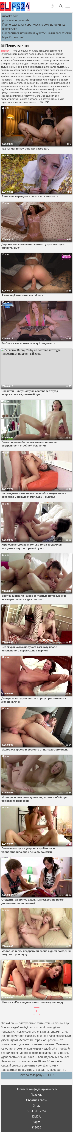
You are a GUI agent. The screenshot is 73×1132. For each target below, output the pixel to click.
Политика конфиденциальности (36, 1089)
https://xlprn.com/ (12, 37)
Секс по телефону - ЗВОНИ (37, 1075)
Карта (36, 1122)
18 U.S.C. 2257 (36, 1111)
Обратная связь (36, 1100)
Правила (36, 1094)
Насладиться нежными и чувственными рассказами (36, 33)
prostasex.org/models (15, 20)
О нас (36, 1105)
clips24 (5, 50)
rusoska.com (10, 16)
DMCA (36, 1116)
